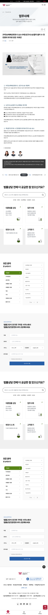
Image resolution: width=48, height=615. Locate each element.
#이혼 (14, 200)
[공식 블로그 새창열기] (21, 604)
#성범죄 (29, 200)
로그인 (11, 1)
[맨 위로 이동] (44, 566)
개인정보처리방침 (17, 585)
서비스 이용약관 (7, 585)
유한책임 (31, 585)
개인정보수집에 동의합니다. (16, 359)
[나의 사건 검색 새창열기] (17, 604)
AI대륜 (44, 1)
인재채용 (37, 1)
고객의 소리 (24, 587)
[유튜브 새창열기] (27, 604)
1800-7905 (29, 1)
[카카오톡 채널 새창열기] (24, 604)
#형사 (18, 200)
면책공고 (25, 585)
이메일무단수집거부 (40, 585)
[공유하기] (44, 29)
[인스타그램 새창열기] (30, 604)
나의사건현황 (17, 1)
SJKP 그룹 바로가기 (11, 579)
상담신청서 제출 (27, 363)
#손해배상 (23, 200)
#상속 (33, 200)
